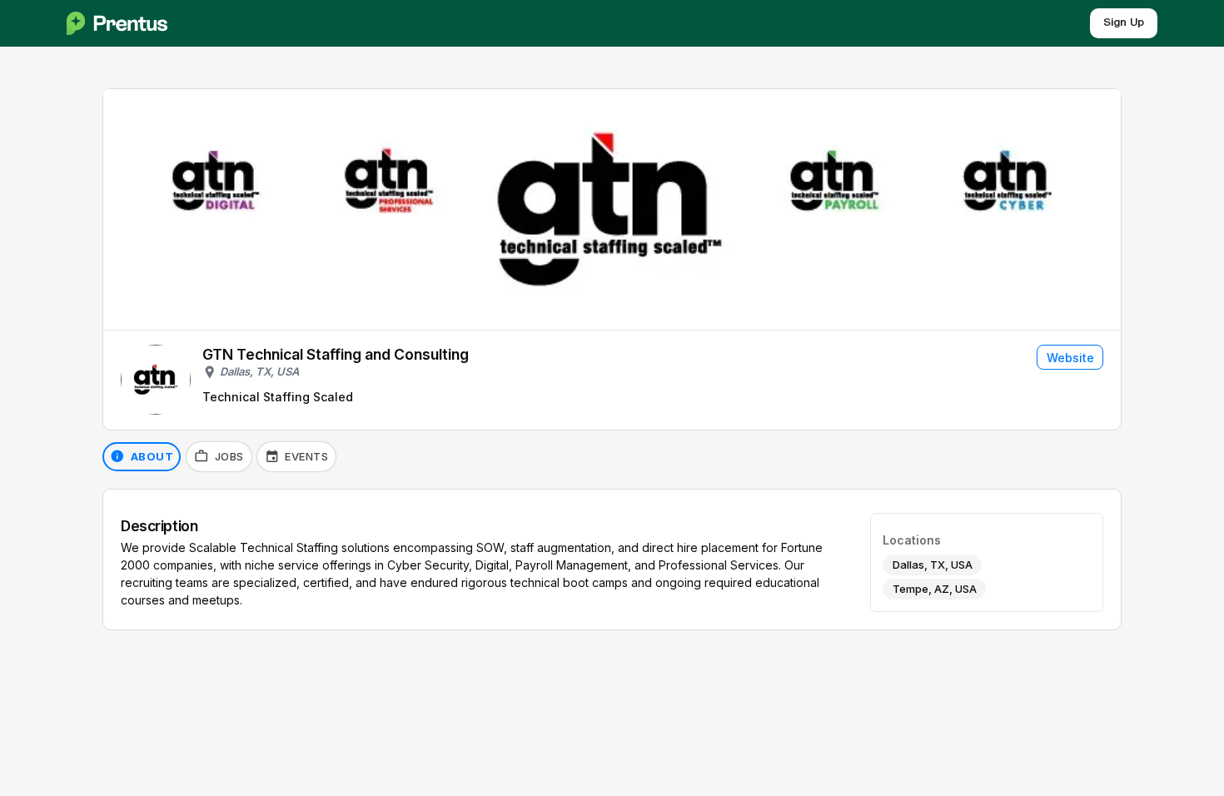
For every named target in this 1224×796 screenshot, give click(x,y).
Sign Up (1123, 22)
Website (1070, 358)
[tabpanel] (612, 560)
